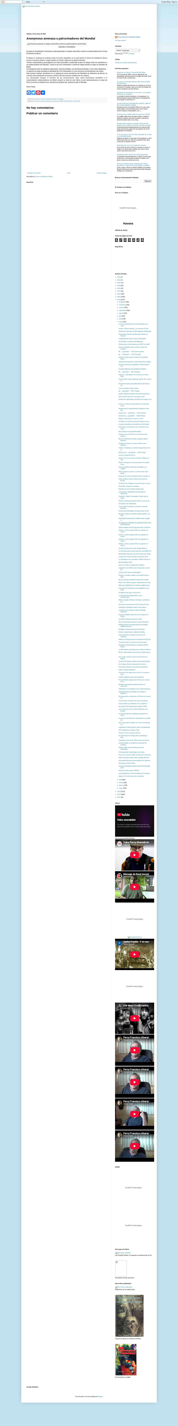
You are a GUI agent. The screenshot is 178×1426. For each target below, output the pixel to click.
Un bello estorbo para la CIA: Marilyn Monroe (133, 548)
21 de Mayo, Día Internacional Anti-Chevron (132, 664)
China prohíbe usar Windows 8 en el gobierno (133, 703)
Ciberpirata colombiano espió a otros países (132, 607)
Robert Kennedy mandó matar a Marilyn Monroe (134, 757)
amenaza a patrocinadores (42, 101)
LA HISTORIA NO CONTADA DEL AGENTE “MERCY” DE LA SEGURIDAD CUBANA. (134, 104)
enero (121, 788)
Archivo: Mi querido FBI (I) (127, 455)
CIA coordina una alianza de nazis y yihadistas (133, 701)
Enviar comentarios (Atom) (44, 176)
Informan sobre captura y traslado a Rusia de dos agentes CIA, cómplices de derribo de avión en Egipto (134, 124)
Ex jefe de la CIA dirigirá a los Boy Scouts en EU (134, 511)
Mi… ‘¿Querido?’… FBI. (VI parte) (129, 372)
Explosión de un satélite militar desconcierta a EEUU (133, 114)
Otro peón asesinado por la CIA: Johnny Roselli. (134, 604)
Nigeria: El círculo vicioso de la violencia (131, 776)
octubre (121, 307)
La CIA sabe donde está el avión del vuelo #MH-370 (135, 551)
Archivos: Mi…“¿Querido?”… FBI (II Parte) (132, 452)
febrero (121, 785)
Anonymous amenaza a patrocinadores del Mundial (135, 331)
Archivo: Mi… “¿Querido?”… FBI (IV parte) (132, 413)
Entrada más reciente (34, 173)
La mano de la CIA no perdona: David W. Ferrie (133, 556)
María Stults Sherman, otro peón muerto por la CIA (135, 554)
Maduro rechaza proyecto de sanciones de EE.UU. (135, 639)
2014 (119, 299)
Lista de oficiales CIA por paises (129, 388)
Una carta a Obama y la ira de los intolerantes (133, 667)
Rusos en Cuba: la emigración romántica (131, 565)
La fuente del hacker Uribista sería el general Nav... (135, 661)
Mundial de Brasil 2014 (66, 101)
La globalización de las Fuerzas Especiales (132, 338)
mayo (121, 321)
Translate (131, 53)
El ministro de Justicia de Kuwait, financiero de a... (134, 421)
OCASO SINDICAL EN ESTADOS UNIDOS (132, 369)
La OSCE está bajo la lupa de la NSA (130, 619)
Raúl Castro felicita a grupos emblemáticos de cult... (135, 582)
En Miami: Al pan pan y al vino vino (129, 592)
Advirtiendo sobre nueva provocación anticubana (132, 154)
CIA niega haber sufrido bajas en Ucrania (131, 752)
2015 (119, 296)
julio (120, 316)
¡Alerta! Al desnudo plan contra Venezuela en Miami (135, 362)
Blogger (100, 1396)
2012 (119, 794)
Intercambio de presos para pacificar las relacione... (135, 760)
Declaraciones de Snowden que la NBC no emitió (134, 344)
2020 (119, 282)
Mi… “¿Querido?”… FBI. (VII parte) (130, 354)
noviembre (122, 305)
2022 (119, 277)
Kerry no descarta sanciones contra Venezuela (133, 622)
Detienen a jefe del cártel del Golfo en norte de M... (134, 501)
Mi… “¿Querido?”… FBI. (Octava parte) (131, 351)
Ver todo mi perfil (120, 40)
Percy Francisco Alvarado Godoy (129, 37)
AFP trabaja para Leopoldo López (129, 730)
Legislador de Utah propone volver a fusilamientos (134, 727)
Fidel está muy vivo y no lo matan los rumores (131, 145)
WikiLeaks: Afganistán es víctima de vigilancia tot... (135, 585)
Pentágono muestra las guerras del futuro (132, 629)
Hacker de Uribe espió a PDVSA (129, 770)
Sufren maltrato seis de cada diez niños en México (134, 527)
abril (120, 779)
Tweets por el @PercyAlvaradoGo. (126, 62)
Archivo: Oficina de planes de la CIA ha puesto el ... (135, 394)
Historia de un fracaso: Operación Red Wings (131, 72)
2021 (119, 280)
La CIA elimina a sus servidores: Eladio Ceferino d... (135, 559)
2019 (119, 285)
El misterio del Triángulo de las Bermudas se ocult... (135, 483)
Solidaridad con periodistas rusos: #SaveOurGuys (134, 689)
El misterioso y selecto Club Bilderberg (131, 341)
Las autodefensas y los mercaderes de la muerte (134, 773)
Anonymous (54, 101)
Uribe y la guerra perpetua (127, 670)
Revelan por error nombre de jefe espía (131, 489)
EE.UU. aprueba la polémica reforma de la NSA (133, 579)
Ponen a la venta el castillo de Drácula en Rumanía (135, 755)
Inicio (68, 173)
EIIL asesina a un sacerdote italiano (130, 431)
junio (120, 319)
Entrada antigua (102, 173)
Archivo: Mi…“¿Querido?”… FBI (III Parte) (132, 416)
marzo (121, 782)
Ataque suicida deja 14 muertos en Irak (131, 418)
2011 (119, 797)
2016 (119, 294)
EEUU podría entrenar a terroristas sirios (132, 396)
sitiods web (76, 101)
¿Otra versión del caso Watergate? (130, 572)
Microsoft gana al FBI (125, 562)
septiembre (122, 310)
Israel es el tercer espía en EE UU (129, 733)
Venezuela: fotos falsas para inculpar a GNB (132, 706)
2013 (119, 791)
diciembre (122, 302)
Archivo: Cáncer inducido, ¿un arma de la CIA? (133, 328)
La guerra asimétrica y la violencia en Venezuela (134, 424)
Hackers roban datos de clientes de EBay (132, 632)
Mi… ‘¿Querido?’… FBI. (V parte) (129, 391)
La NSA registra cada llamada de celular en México (135, 649)
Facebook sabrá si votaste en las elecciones (133, 642)
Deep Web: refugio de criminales (129, 486)
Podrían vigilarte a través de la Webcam (131, 677)
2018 (119, 288)
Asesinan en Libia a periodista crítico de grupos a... (135, 476)
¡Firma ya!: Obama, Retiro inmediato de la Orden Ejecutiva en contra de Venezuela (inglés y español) (133, 164)
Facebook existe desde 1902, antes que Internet (134, 740)
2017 (119, 291)
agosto (121, 313)
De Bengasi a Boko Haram (127, 763)
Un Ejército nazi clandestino (127, 503)
